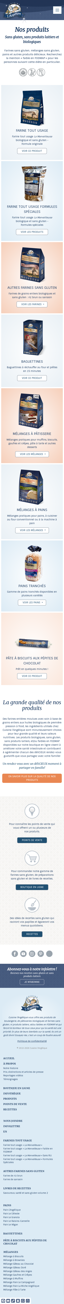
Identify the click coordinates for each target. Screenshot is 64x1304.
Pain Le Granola (11, 1217)
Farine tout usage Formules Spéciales (28, 1161)
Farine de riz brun (12, 1175)
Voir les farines (31, 304)
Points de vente (32, 840)
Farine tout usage (22, 1145)
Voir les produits (32, 232)
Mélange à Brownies (14, 1260)
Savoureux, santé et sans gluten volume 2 (25, 1193)
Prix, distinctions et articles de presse (23, 1072)
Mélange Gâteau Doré (14, 1267)
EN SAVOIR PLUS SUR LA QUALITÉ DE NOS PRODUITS (32, 778)
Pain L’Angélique (12, 1210)
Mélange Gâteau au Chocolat (18, 1264)
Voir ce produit (32, 151)
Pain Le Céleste (11, 1213)
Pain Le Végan (10, 1224)
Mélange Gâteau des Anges (17, 1271)
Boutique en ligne (32, 887)
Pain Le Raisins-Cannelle (16, 1221)
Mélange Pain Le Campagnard (19, 1282)
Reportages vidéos (13, 1075)
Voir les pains (31, 602)
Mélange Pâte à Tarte (14, 1289)
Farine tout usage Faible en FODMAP (28, 1150)
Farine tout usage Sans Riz (27, 1155)
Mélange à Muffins (13, 1278)
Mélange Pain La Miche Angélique (21, 1286)
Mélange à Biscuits (13, 1256)
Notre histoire (10, 1068)
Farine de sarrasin (12, 1179)
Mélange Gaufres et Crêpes (17, 1275)
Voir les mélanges (31, 454)
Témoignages (10, 1079)
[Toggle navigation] (57, 10)
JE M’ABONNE (32, 982)
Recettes (32, 934)
